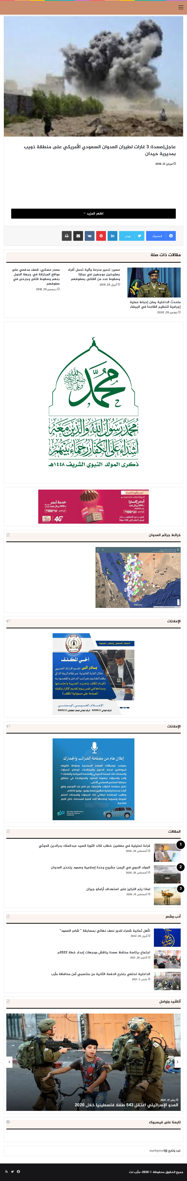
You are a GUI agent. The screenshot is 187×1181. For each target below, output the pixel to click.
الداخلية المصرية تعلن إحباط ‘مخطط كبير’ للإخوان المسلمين (121, 1105)
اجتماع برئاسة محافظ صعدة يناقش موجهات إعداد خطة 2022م (103, 952)
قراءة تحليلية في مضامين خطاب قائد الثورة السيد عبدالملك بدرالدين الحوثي (94, 846)
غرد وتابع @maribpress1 (165, 1150)
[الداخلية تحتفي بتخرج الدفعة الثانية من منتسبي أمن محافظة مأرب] (167, 981)
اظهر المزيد (94, 213)
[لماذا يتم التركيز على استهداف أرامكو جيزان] (167, 896)
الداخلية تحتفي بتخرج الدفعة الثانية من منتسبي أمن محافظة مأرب (100, 974)
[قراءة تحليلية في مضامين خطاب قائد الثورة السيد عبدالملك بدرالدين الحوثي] (167, 853)
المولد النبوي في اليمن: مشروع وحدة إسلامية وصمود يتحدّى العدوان (100, 867)
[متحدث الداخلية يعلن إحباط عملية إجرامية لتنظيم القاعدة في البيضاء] (154, 283)
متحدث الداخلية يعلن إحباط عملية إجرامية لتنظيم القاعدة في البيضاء (155, 304)
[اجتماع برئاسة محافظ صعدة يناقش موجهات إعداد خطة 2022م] (167, 959)
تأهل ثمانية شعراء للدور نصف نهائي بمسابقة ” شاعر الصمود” (105, 931)
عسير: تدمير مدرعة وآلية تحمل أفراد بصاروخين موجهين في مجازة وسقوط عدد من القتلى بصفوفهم (94, 274)
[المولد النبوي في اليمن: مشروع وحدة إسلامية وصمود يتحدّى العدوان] (167, 874)
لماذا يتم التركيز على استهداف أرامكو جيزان (118, 889)
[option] (93, 1062)
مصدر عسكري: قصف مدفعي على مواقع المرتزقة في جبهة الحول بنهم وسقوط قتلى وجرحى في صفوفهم (36, 277)
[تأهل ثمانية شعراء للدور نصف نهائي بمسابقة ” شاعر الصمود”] (167, 938)
